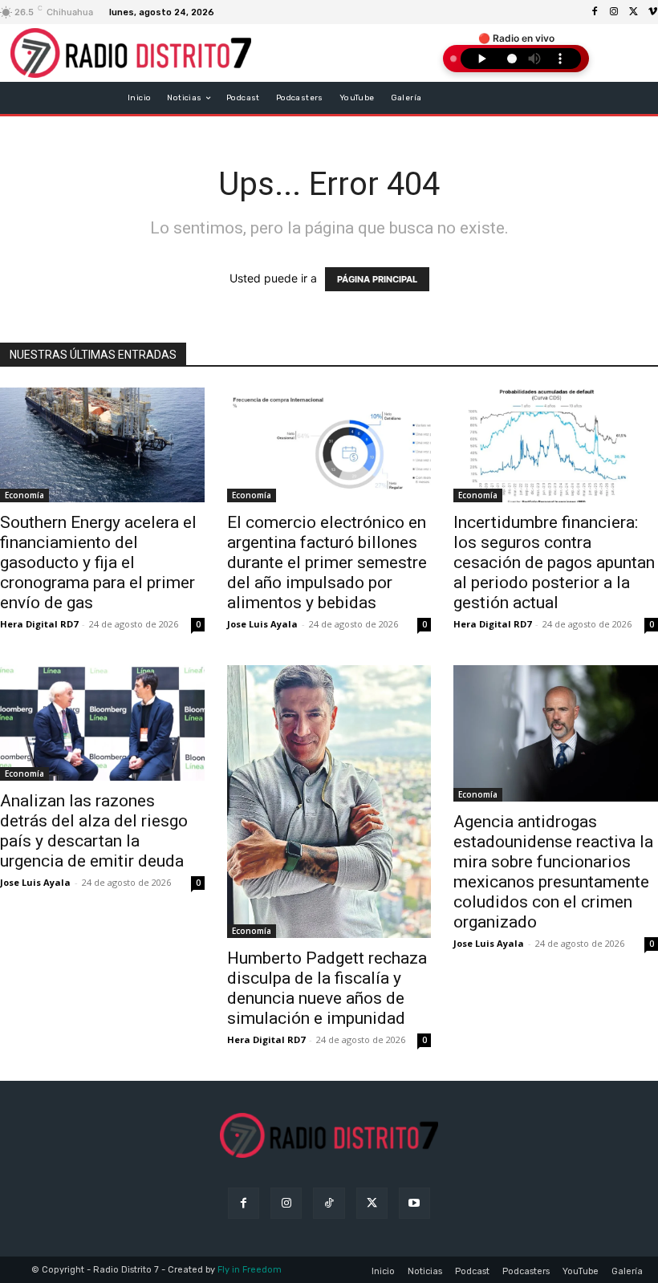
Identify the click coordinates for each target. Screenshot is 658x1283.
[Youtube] (414, 1203)
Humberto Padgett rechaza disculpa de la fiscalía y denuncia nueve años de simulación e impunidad (327, 988)
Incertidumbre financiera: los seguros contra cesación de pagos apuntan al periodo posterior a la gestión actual (554, 562)
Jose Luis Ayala (262, 624)
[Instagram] (613, 12)
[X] (633, 12)
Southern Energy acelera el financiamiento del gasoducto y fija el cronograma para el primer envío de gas (98, 562)
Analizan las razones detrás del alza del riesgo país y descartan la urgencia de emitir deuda (94, 831)
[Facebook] (594, 12)
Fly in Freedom (249, 1270)
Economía (24, 495)
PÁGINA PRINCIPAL (377, 279)
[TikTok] (328, 1203)
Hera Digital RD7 (39, 624)
